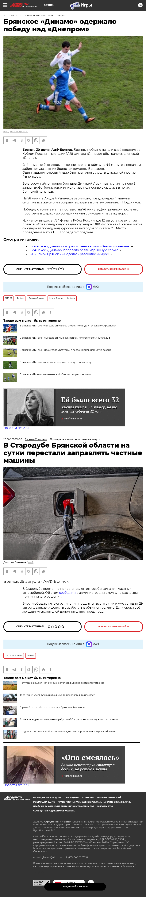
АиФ (30, 562)
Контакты (88, 797)
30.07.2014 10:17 (12, 15)
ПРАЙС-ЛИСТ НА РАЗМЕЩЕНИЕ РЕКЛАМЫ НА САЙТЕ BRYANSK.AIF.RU (94, 802)
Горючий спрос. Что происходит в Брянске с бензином (52, 707)
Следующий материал (75, 886)
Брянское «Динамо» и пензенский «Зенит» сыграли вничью (55, 374)
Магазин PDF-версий (109, 797)
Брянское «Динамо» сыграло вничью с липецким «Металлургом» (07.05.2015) (65, 337)
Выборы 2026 (105, 806)
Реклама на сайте (44, 802)
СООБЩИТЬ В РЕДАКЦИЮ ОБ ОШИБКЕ (54, 811)
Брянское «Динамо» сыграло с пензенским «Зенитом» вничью (80, 246)
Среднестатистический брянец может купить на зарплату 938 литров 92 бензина (68, 731)
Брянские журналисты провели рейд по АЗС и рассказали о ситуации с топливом (69, 719)
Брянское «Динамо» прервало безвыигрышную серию (74, 250)
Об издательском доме (47, 797)
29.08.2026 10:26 (12, 439)
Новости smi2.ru (16, 428)
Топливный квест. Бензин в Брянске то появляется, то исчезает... (58, 695)
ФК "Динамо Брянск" (15, 131)
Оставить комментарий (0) (113, 269)
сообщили (67, 593)
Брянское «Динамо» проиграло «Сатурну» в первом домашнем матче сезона (65, 349)
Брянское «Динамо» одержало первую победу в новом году (55, 362)
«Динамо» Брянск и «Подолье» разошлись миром (69, 254)
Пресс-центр (72, 797)
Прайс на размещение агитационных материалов (63, 806)
